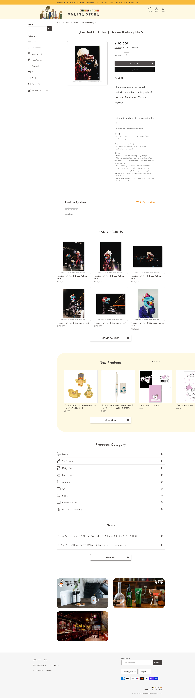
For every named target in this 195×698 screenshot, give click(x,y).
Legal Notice (54, 665)
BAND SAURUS (110, 338)
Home (58, 22)
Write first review (145, 202)
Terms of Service (39, 665)
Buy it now (134, 70)
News (45, 660)
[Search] (49, 28)
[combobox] (40, 29)
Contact (49, 670)
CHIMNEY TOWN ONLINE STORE (144, 693)
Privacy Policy (38, 670)
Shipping (118, 47)
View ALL (111, 557)
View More (111, 420)
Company (37, 660)
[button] (149, 361)
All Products (66, 22)
